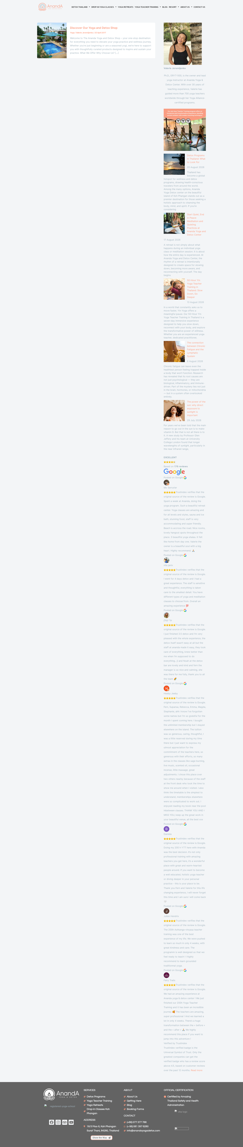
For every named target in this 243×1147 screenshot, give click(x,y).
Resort (172, 7)
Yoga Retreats (125, 7)
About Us (185, 7)
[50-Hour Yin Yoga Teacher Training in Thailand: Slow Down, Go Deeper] (174, 289)
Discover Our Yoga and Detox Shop (94, 28)
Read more (196, 1070)
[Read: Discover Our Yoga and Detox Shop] (52, 40)
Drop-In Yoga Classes (102, 7)
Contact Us (199, 7)
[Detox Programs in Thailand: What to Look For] (174, 164)
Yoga (72, 32)
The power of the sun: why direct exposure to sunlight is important (196, 408)
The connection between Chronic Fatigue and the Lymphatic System (196, 349)
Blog (164, 7)
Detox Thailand (79, 7)
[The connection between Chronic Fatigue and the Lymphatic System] (174, 351)
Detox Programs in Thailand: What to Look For (196, 159)
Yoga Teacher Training (146, 7)
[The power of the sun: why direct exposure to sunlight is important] (174, 410)
